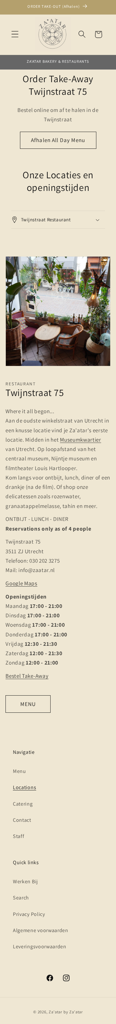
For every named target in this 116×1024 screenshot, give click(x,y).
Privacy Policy (29, 914)
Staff (18, 836)
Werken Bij (25, 881)
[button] (15, 34)
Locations (24, 787)
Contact (22, 820)
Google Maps (21, 583)
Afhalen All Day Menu (58, 140)
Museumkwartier (80, 439)
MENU (28, 704)
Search (21, 897)
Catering (23, 803)
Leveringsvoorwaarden (39, 946)
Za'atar (56, 1012)
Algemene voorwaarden (40, 930)
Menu (19, 771)
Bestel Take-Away (26, 675)
